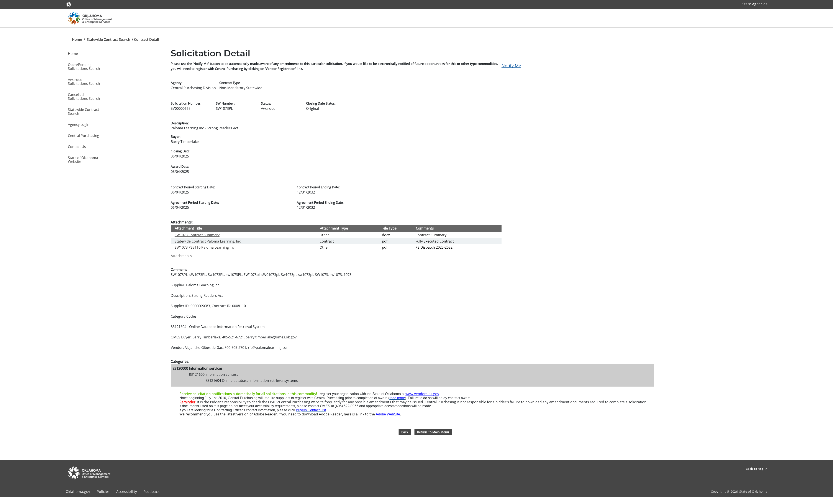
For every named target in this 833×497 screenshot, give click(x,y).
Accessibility (126, 491)
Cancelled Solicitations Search (84, 96)
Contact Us (77, 146)
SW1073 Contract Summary (197, 235)
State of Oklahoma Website (83, 159)
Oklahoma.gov (78, 491)
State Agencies (754, 4)
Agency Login (78, 124)
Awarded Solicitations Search (84, 81)
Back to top (755, 469)
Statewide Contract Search (108, 39)
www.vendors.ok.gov (422, 393)
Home (77, 39)
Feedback (152, 491)
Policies (103, 491)
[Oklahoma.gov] (69, 4)
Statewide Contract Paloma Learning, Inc (208, 241)
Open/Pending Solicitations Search (84, 66)
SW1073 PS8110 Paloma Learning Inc (204, 247)
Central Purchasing (83, 135)
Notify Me (511, 66)
